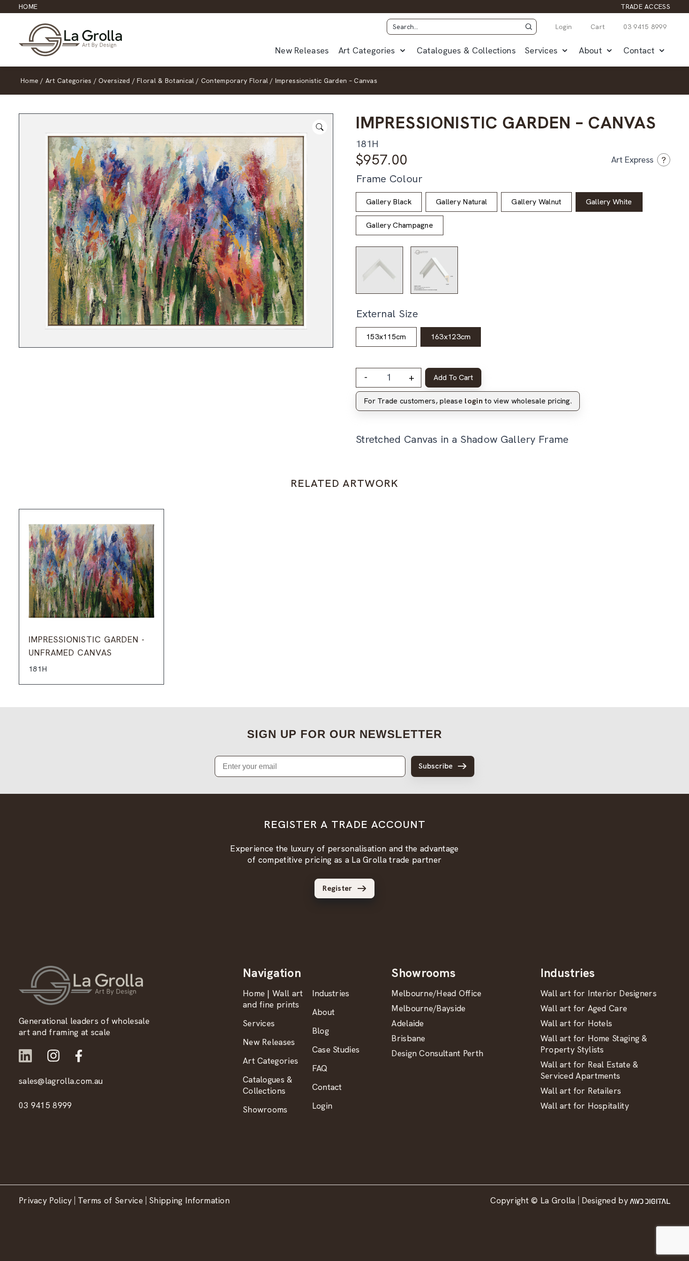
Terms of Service (110, 1200)
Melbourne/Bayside (428, 1008)
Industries (331, 993)
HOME (28, 6)
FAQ (320, 1068)
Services (541, 50)
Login (563, 26)
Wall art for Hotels (576, 1023)
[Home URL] (81, 985)
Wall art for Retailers (581, 1090)
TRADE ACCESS (645, 6)
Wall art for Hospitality (584, 1105)
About (590, 50)
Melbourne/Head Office (436, 993)
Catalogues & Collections (466, 50)
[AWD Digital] (650, 1200)
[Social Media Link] (25, 1055)
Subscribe (436, 766)
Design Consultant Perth (437, 1053)
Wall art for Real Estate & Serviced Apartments (589, 1070)
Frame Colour (389, 179)
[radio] (389, 202)
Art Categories (366, 50)
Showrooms (265, 1109)
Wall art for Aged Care (584, 1008)
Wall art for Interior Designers (598, 993)
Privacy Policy (45, 1200)
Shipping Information (189, 1200)
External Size (387, 314)
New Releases (302, 50)
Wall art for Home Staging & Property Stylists (594, 1044)
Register (337, 888)
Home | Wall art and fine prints (273, 999)
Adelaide (407, 1023)
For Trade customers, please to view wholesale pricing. (468, 401)
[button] (528, 26)
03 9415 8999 (645, 26)
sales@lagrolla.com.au (61, 1080)
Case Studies (336, 1049)
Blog (320, 1030)
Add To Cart (453, 377)
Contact (638, 50)
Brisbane (408, 1038)
